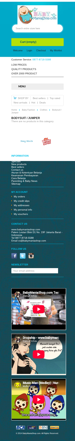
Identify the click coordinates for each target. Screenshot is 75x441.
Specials (16, 161)
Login (29, 50)
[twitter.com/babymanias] (22, 256)
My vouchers (21, 214)
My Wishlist (56, 50)
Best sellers (39, 98)
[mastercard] (32, 428)
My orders (19, 196)
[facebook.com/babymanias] (14, 256)
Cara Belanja (18, 178)
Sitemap (15, 183)
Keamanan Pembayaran (24, 175)
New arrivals (20, 102)
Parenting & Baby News (24, 181)
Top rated (55, 98)
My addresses (21, 205)
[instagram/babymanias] (31, 256)
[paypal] (54, 428)
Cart (28, 41)
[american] (43, 428)
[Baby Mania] (26, 144)
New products (19, 164)
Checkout (41, 50)
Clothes (43, 110)
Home (14, 110)
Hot (33, 102)
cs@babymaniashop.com (32, 240)
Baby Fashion (28, 110)
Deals (42, 102)
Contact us (17, 169)
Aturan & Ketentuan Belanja (26, 172)
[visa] (20, 428)
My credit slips (21, 201)
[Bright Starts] (46, 144)
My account (19, 192)
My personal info (23, 209)
